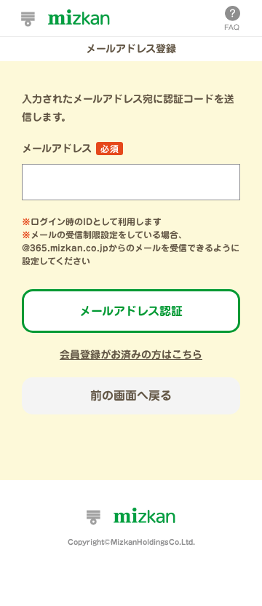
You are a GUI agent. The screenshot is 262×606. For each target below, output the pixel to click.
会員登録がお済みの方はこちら (131, 355)
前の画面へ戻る (131, 395)
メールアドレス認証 (131, 311)
